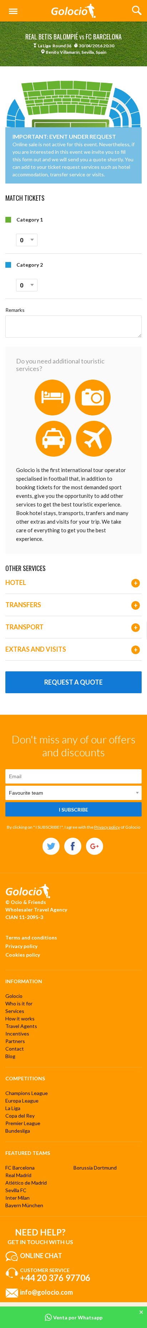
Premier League (22, 1123)
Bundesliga (17, 1131)
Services (14, 1011)
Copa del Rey (20, 1116)
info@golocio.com (46, 1292)
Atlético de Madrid (26, 1183)
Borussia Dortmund (95, 1168)
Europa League (22, 1101)
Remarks (15, 310)
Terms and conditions (31, 937)
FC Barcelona (20, 1168)
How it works (20, 1018)
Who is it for (18, 1003)
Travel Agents (21, 1026)
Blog (10, 1056)
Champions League (26, 1093)
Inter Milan (17, 1198)
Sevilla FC (15, 1190)
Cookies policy (22, 955)
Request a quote (73, 682)
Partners (15, 1041)
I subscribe (73, 809)
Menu (11, 7)
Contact (14, 1049)
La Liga (12, 1108)
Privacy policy (107, 827)
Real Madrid (18, 1175)
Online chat (41, 1256)
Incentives (17, 1033)
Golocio (13, 996)
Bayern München (24, 1205)
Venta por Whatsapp (77, 1317)
